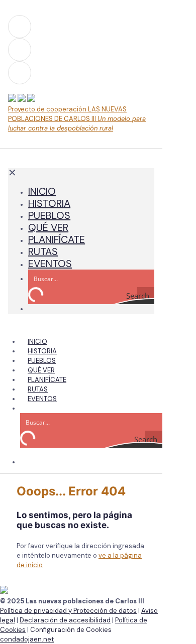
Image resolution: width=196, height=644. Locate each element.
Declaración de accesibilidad (65, 620)
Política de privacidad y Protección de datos (68, 610)
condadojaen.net (27, 639)
